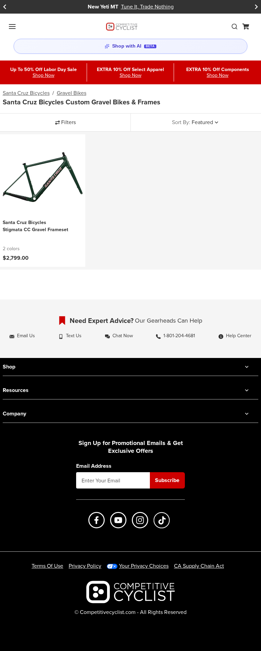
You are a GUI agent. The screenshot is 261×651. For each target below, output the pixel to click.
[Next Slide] (256, 7)
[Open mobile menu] (12, 26)
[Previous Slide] (5, 7)
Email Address (93, 466)
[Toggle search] (234, 26)
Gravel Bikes (71, 93)
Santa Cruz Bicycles (26, 93)
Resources (16, 390)
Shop (9, 367)
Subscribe (167, 480)
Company (14, 413)
